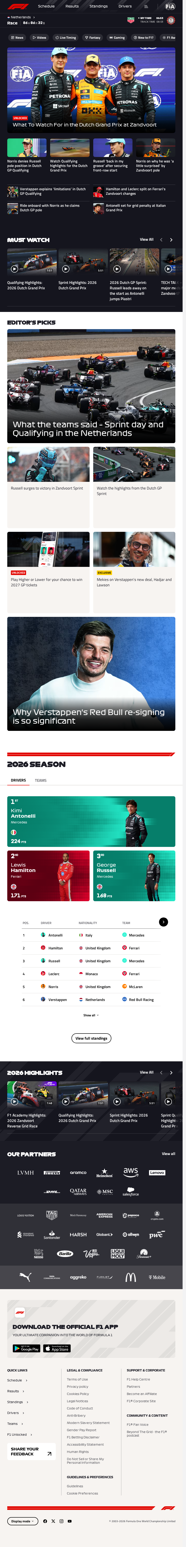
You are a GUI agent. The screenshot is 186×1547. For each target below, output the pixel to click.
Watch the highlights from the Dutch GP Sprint (129, 490)
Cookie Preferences (82, 1493)
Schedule (46, 6)
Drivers (125, 6)
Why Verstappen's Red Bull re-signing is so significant (89, 717)
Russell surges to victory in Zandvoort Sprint (47, 488)
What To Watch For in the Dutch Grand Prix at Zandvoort (85, 125)
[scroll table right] (163, 922)
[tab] (18, 780)
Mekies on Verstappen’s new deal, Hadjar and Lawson (134, 582)
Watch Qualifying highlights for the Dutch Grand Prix (69, 165)
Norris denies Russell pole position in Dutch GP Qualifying (24, 165)
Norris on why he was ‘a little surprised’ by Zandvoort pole (155, 165)
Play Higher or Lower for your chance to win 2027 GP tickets (46, 582)
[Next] (171, 240)
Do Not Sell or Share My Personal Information (85, 1461)
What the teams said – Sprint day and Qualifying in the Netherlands (88, 429)
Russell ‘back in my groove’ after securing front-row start (110, 165)
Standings (99, 6)
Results (72, 6)
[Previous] (161, 240)
